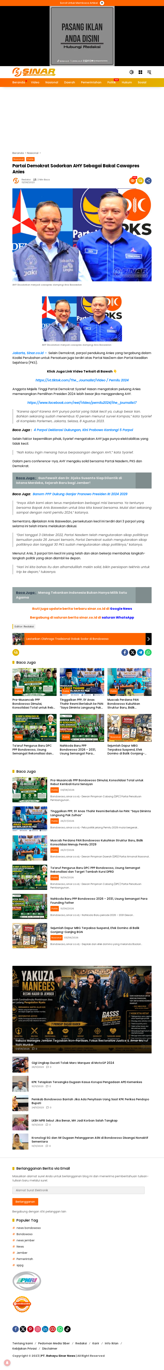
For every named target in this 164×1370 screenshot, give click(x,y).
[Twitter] (132, 652)
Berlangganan (25, 1202)
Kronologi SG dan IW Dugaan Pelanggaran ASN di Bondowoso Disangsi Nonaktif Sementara (90, 1140)
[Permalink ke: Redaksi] (17, 180)
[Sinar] (34, 72)
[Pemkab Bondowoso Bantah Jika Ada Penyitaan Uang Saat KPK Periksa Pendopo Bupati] (20, 1103)
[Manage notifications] (7, 1363)
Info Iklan (111, 1343)
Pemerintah (25, 1259)
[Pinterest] (30, 1329)
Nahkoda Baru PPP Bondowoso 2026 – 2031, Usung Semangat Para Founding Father (78, 750)
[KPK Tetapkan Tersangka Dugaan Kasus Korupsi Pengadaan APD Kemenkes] (20, 1084)
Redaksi (26, 180)
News (20, 1247)
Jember (22, 1253)
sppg (20, 1265)
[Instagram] (38, 1329)
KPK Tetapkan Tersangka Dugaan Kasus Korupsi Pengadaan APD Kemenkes (87, 1082)
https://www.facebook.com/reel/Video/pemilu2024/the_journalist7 (82, 402)
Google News (121, 608)
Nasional (18, 159)
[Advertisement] (82, 117)
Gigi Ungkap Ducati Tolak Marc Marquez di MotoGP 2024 (73, 1063)
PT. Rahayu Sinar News (58, 1356)
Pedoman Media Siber (54, 1343)
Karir (95, 1343)
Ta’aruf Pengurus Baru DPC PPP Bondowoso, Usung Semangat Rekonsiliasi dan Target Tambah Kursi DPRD (32, 750)
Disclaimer (49, 1349)
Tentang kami (22, 1343)
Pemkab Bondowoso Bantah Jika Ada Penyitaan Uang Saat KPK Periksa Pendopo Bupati (90, 1101)
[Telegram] (140, 652)
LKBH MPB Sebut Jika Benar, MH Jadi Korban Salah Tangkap (75, 1121)
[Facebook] (124, 652)
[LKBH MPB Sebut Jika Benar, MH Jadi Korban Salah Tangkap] (20, 1122)
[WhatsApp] (148, 652)
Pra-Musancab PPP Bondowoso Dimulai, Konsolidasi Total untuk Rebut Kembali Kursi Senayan (34, 704)
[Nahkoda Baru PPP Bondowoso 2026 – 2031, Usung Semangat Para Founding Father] (82, 728)
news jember (26, 1240)
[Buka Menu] (140, 72)
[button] (131, 72)
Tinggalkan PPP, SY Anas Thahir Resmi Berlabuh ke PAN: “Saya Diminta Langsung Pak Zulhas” (82, 704)
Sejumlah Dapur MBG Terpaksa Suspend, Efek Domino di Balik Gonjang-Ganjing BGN (126, 750)
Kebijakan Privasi (24, 1349)
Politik (30, 159)
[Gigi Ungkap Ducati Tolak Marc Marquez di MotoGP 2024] (20, 1065)
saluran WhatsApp (118, 617)
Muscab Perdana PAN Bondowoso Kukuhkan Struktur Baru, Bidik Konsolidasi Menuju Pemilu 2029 (126, 704)
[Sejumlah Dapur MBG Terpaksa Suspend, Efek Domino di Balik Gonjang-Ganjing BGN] (129, 728)
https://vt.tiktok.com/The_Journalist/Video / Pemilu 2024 (82, 380)
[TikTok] (67, 1329)
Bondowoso (25, 1234)
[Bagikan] (148, 180)
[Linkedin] (45, 1329)
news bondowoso (29, 1228)
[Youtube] (52, 1329)
